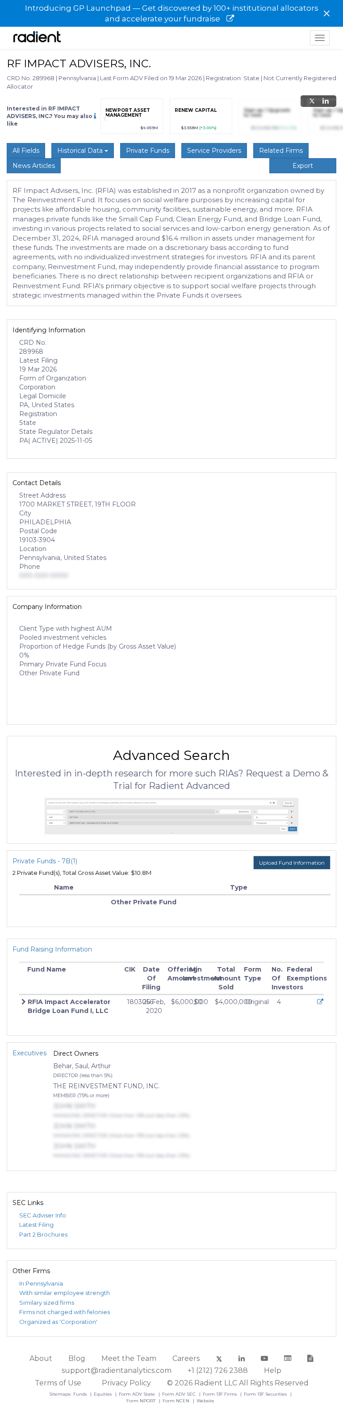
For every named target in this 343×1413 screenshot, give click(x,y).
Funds (80, 1394)
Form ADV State (137, 1394)
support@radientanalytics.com (117, 1370)
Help (272, 1370)
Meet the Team (128, 1358)
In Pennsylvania (41, 1283)
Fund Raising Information (52, 949)
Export (303, 166)
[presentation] (105, 118)
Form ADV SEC (179, 1394)
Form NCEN (177, 1401)
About (40, 1358)
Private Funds (147, 151)
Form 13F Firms (220, 1394)
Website (205, 1401)
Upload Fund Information (292, 862)
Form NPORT (141, 1401)
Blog (76, 1358)
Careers (186, 1358)
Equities (103, 1394)
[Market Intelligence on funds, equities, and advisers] (37, 38)
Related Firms (281, 151)
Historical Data (81, 151)
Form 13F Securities (266, 1394)
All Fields (26, 151)
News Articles (34, 166)
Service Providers (214, 151)
